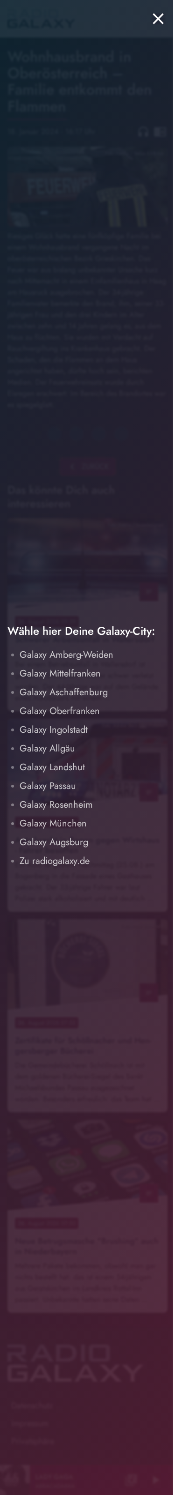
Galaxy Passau (48, 786)
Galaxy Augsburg (54, 842)
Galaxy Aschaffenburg (64, 692)
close (158, 18)
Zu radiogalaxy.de (55, 861)
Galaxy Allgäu (47, 748)
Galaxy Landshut (52, 767)
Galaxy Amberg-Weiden (66, 655)
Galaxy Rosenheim (56, 804)
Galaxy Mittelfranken (60, 673)
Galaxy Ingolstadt (54, 729)
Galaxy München (53, 823)
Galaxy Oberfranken (60, 711)
